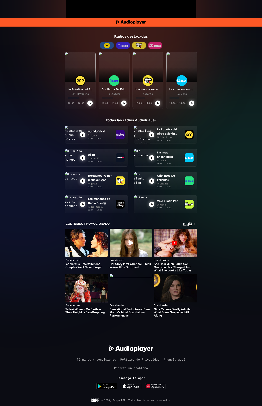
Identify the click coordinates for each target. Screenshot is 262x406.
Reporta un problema (131, 368)
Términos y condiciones (96, 359)
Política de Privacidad (140, 359)
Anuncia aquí (174, 359)
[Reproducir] (90, 103)
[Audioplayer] (131, 22)
